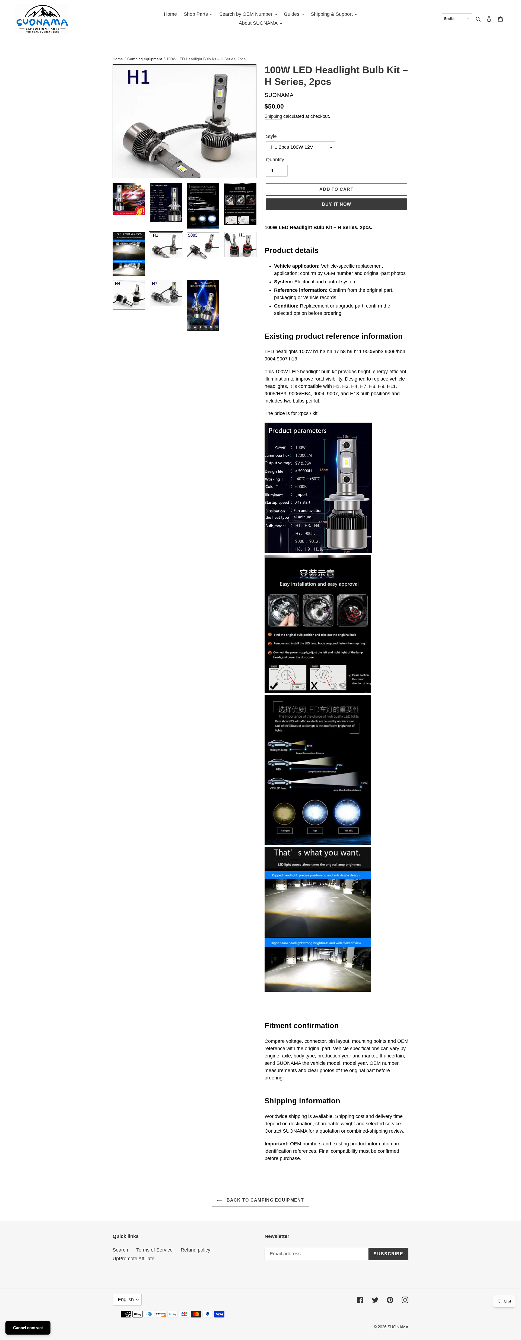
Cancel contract (28, 1327)
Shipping (273, 116)
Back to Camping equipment (264, 1200)
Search (120, 1250)
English (126, 1299)
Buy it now (336, 204)
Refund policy (195, 1250)
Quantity (275, 159)
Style (271, 136)
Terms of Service (154, 1250)
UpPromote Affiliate (133, 1258)
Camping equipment (144, 59)
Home (118, 59)
